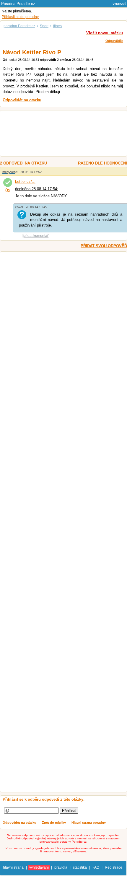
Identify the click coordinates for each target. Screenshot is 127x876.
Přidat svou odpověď (104, 246)
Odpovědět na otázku (19, 822)
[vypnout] (119, 3)
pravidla (60, 867)
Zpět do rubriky (54, 822)
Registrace (113, 867)
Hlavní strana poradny (88, 822)
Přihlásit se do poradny (20, 17)
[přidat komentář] (35, 235)
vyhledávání (39, 867)
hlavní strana (13, 867)
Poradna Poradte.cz (18, 3)
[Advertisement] (60, 134)
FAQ (95, 867)
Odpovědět (114, 41)
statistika (80, 867)
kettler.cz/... (25, 181)
